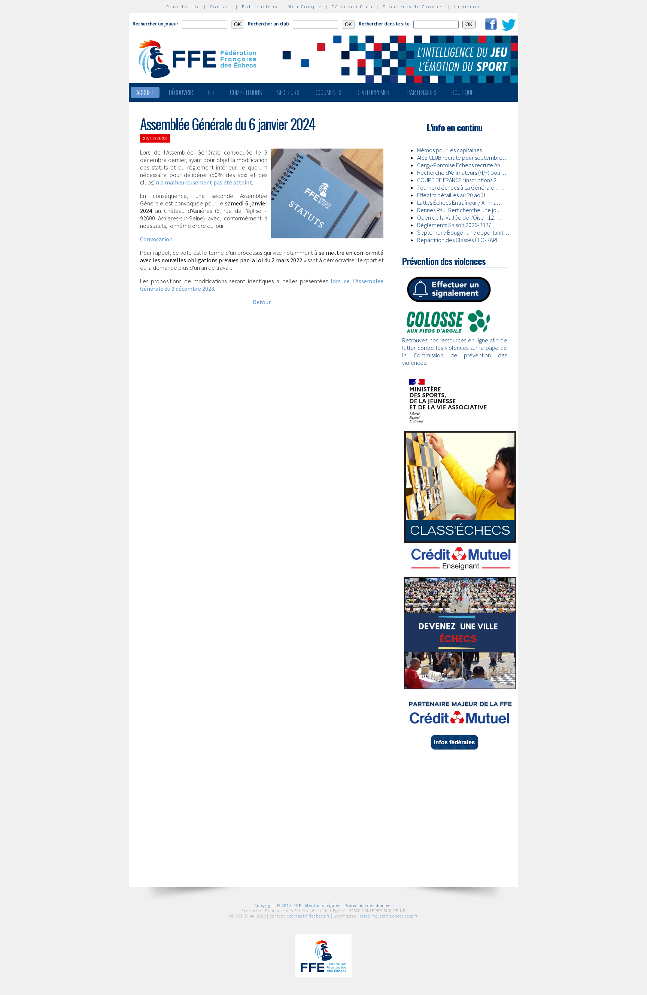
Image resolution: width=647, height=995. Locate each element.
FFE (211, 92)
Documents (328, 92)
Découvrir (181, 92)
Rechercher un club (268, 24)
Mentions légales (322, 905)
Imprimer (467, 6)
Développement (374, 92)
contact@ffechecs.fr (309, 916)
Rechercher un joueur (155, 24)
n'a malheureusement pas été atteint (204, 182)
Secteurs (288, 92)
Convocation (156, 239)
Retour (262, 302)
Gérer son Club (352, 6)
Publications (260, 6)
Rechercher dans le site (384, 24)
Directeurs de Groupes (413, 6)
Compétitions (246, 92)
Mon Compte (305, 6)
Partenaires (422, 92)
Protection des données (368, 905)
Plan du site (183, 6)
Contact (221, 6)
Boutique (462, 92)
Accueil (145, 92)
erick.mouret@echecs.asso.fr (389, 916)
